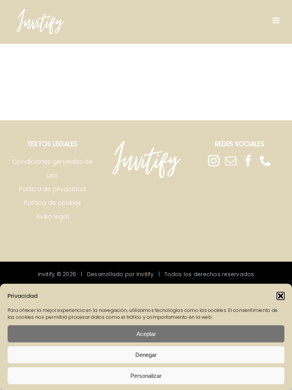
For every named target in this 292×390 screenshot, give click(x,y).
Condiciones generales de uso (52, 168)
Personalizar (146, 375)
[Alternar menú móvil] (277, 20)
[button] (280, 296)
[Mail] (230, 160)
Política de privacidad (52, 189)
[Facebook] (248, 160)
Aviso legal (52, 216)
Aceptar (146, 334)
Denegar (146, 355)
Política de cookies (52, 202)
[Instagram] (213, 160)
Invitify (145, 274)
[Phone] (265, 160)
